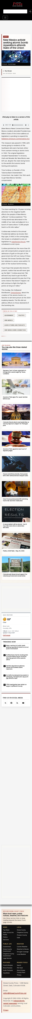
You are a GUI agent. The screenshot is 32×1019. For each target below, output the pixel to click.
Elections (6, 940)
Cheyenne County (22, 932)
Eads (18, 937)
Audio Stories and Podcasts (15, 325)
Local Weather (21, 954)
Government (9, 315)
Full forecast (6, 635)
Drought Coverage (22, 952)
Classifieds (6, 973)
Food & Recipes (8, 965)
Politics (5, 937)
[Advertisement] (16, 94)
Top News (6, 930)
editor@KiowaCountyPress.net (14, 993)
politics (21, 315)
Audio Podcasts (8, 970)
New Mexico (9, 320)
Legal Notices (7, 958)
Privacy (19, 975)
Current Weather (22, 947)
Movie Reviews (7, 968)
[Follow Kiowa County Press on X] (5, 703)
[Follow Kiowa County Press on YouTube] (23, 703)
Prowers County (22, 935)
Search (19, 965)
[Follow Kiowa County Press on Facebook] (11, 703)
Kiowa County (21, 930)
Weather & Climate (23, 949)
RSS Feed (20, 968)
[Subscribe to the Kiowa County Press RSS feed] (17, 703)
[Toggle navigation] (5, 17)
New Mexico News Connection (15, 330)
